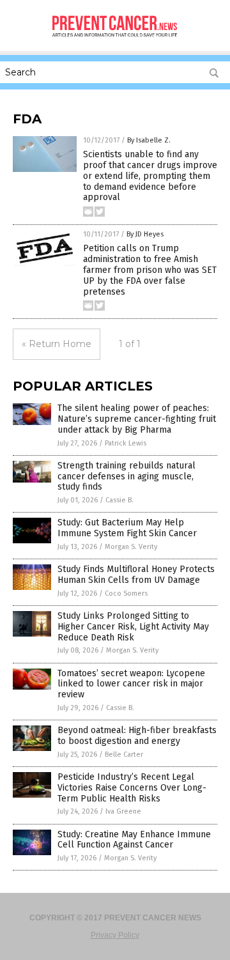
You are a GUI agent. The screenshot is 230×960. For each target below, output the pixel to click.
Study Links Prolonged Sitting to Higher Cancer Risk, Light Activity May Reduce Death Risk (133, 626)
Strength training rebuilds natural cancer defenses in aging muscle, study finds (126, 476)
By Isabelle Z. (149, 140)
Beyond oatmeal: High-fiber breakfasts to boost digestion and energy (137, 736)
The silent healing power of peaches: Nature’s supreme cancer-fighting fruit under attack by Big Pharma (136, 419)
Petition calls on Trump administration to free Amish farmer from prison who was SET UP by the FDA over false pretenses (150, 270)
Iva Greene (123, 811)
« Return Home (56, 344)
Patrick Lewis (125, 443)
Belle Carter (124, 754)
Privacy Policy (115, 935)
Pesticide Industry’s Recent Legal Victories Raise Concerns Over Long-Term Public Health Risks (131, 787)
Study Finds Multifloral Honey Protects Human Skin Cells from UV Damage (136, 574)
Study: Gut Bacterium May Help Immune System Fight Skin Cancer (127, 528)
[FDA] (115, 39)
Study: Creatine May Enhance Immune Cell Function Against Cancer (134, 840)
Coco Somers (126, 593)
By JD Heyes (145, 234)
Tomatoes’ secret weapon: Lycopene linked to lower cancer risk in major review (131, 684)
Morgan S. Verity (131, 547)
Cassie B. (119, 500)
